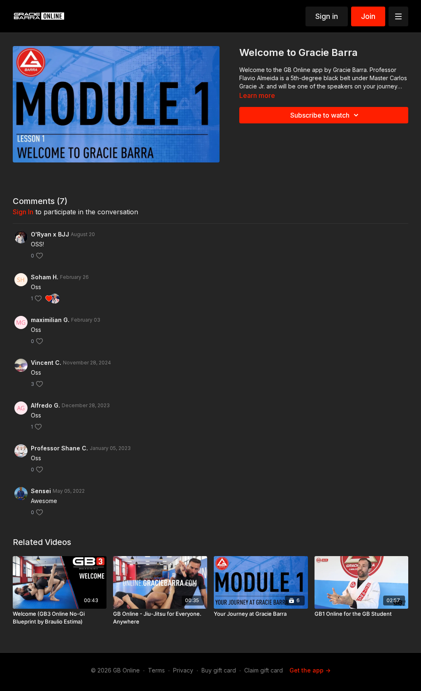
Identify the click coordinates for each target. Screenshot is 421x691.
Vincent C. (46, 362)
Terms (156, 670)
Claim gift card (263, 670)
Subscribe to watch (319, 115)
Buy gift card (218, 670)
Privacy (183, 670)
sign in (23, 212)
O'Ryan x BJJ (50, 234)
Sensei (41, 490)
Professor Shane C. (59, 448)
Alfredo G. (45, 405)
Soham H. (44, 277)
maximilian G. (50, 319)
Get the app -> (310, 670)
